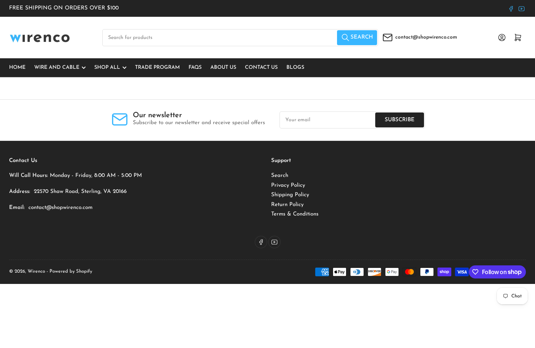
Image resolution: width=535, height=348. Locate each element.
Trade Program (157, 67)
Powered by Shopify (70, 271)
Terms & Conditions (294, 214)
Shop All (107, 67)
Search (279, 175)
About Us (223, 67)
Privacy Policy (288, 185)
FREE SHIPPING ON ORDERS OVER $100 (64, 8)
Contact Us (261, 67)
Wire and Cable (56, 67)
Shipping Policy (290, 195)
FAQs (195, 67)
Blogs (295, 67)
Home (17, 67)
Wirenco (36, 271)
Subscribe (400, 120)
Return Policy (287, 204)
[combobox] (240, 37)
